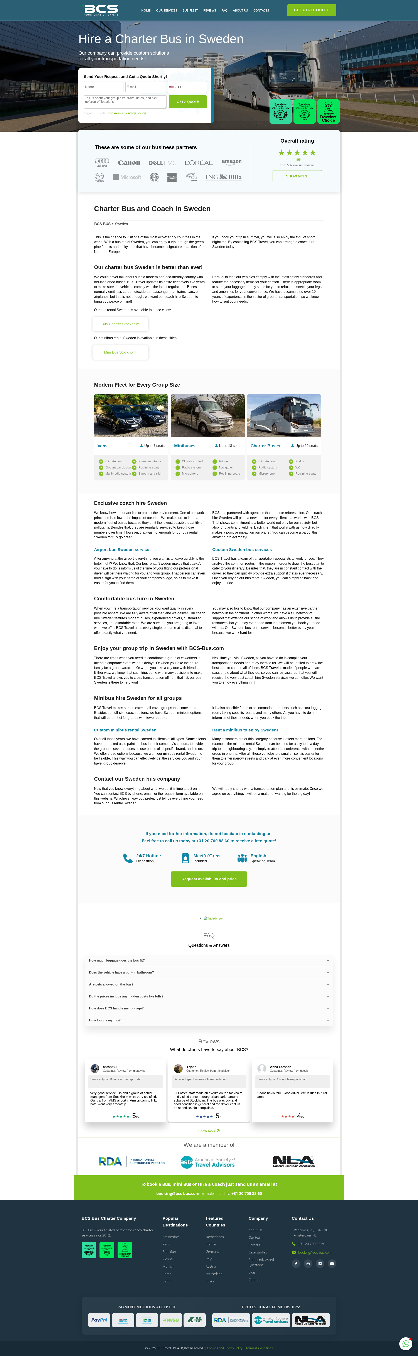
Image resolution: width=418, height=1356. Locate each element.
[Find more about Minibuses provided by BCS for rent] (208, 414)
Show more (207, 1131)
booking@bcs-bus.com (177, 1193)
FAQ (225, 10)
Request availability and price (209, 879)
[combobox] (172, 87)
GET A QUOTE (188, 102)
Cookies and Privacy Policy (224, 1348)
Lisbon (167, 1281)
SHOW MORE (297, 176)
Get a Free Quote (311, 10)
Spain (210, 1281)
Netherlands (215, 1237)
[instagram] (308, 1263)
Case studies (258, 1252)
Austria (211, 1266)
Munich (168, 1266)
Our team (256, 1237)
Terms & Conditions (259, 1348)
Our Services (166, 10)
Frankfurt (169, 1251)
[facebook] (296, 1263)
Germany (212, 1251)
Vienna (168, 1259)
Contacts (261, 10)
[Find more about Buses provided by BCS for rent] (284, 414)
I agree (89, 113)
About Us (240, 10)
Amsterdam (171, 1237)
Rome (167, 1274)
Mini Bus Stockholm (120, 352)
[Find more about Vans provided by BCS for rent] (131, 414)
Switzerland (214, 1274)
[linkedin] (320, 1263)
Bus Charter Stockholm (120, 324)
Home (146, 10)
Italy (209, 1259)
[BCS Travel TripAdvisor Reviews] (126, 1251)
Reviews (209, 10)
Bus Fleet (190, 10)
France (211, 1244)
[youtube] (332, 1263)
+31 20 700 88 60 (246, 1193)
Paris (166, 1244)
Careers (254, 1245)
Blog (252, 1272)
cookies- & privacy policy (127, 113)
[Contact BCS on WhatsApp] (406, 1343)
